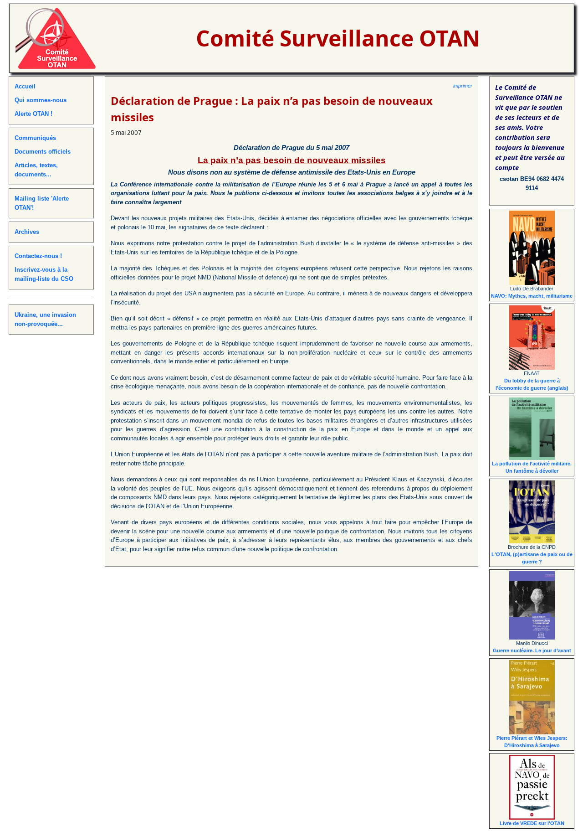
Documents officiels (43, 151)
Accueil (25, 86)
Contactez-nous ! (38, 256)
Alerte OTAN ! (33, 113)
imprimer (462, 85)
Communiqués (35, 137)
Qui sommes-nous (40, 100)
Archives (27, 231)
